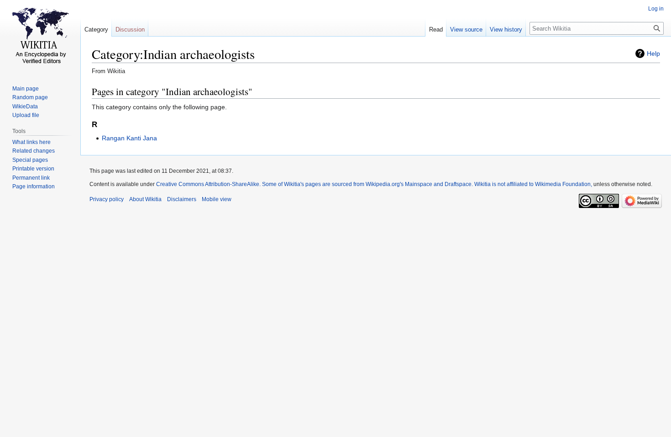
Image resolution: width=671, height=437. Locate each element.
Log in (656, 8)
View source (466, 29)
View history (506, 29)
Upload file (25, 115)
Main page (25, 88)
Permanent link (31, 178)
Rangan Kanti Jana (129, 138)
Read (436, 29)
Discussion (130, 29)
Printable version (33, 168)
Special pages (30, 160)
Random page (30, 97)
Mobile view (216, 199)
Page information (33, 186)
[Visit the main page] (40, 36)
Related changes (33, 151)
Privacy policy (106, 199)
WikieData (25, 106)
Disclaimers (181, 199)
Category (96, 29)
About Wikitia (145, 199)
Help (653, 53)
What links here (31, 142)
